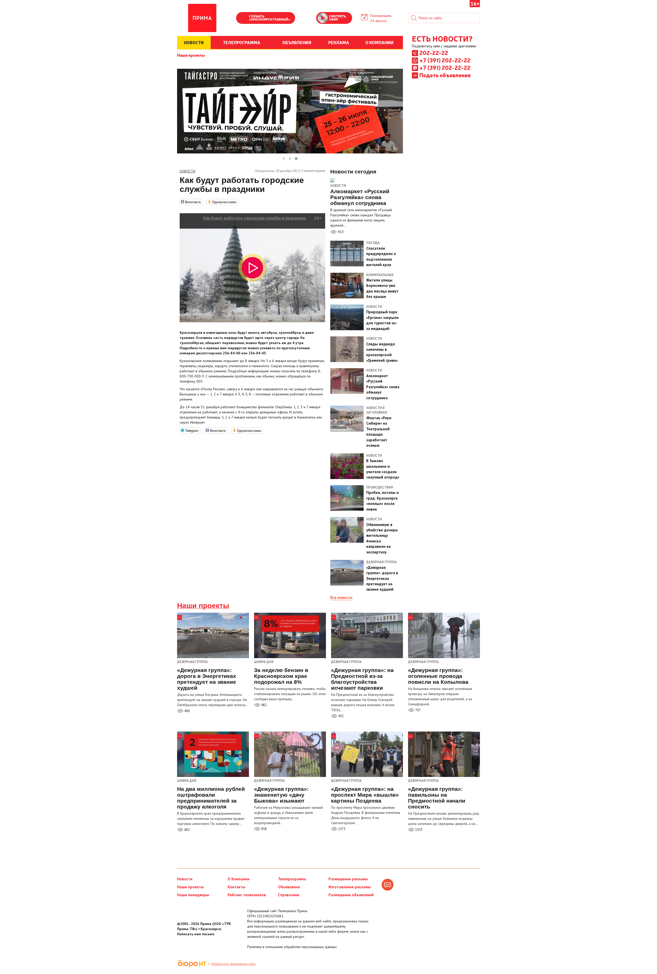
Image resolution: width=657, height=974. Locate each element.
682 (186, 829)
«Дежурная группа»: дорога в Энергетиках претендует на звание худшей (206, 679)
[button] (284, 158)
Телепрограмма (292, 878)
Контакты (236, 886)
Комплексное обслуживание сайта (233, 963)
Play (242, 18)
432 (340, 716)
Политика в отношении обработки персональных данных (292, 946)
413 (340, 231)
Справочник (288, 894)
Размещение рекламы (348, 878)
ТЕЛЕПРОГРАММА (241, 42)
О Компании (238, 878)
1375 (341, 829)
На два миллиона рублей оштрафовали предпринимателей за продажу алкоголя (211, 798)
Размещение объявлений (351, 894)
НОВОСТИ (194, 42)
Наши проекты (191, 55)
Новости (338, 185)
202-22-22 (433, 53)
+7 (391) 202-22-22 (444, 60)
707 (417, 710)
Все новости (341, 597)
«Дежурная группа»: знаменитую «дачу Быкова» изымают (281, 795)
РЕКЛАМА (338, 42)
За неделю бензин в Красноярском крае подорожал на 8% (281, 676)
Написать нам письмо (195, 934)
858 (263, 829)
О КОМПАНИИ (379, 42)
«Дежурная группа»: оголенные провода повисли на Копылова (438, 676)
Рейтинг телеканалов (247, 894)
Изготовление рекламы (349, 886)
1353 (418, 829)
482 (263, 705)
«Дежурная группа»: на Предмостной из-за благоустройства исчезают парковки (362, 679)
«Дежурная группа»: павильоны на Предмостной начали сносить (436, 798)
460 (186, 711)
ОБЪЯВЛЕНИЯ (296, 42)
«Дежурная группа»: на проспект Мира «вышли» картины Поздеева (365, 795)
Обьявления (289, 886)
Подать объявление (445, 75)
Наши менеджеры (193, 894)
